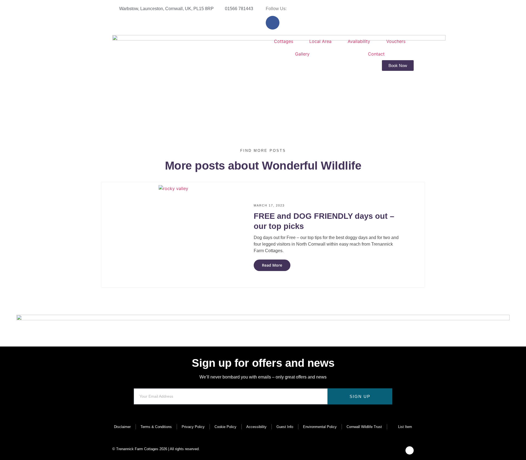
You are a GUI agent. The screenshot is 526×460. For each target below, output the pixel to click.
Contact (376, 54)
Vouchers (395, 41)
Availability (359, 41)
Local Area (320, 41)
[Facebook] (272, 23)
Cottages (283, 41)
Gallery (302, 54)
